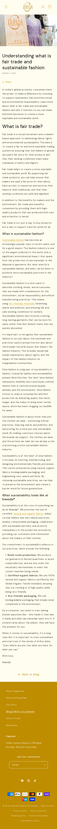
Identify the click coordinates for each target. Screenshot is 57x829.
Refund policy (47, 806)
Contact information (39, 815)
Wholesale (11, 725)
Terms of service (38, 811)
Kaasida (14, 806)
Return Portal (13, 718)
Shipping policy (18, 815)
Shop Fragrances (15, 691)
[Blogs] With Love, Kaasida (20, 711)
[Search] (43, 6)
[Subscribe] (44, 764)
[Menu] (6, 6)
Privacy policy (20, 811)
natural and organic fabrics (29, 513)
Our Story (11, 704)
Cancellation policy (30, 820)
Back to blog (30, 674)
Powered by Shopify (28, 806)
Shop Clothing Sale (16, 697)
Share (8, 82)
